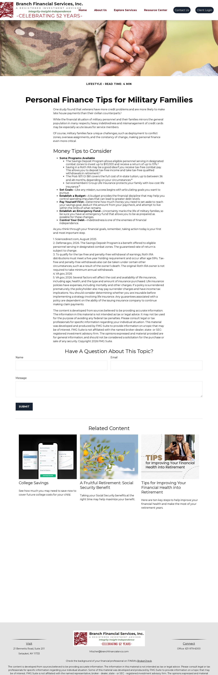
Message (21, 378)
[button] (82, 10)
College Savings (34, 483)
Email (114, 357)
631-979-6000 (193, 648)
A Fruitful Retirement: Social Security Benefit (106, 485)
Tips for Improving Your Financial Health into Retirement (163, 487)
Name (19, 357)
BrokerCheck (144, 660)
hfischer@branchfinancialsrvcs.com (109, 651)
